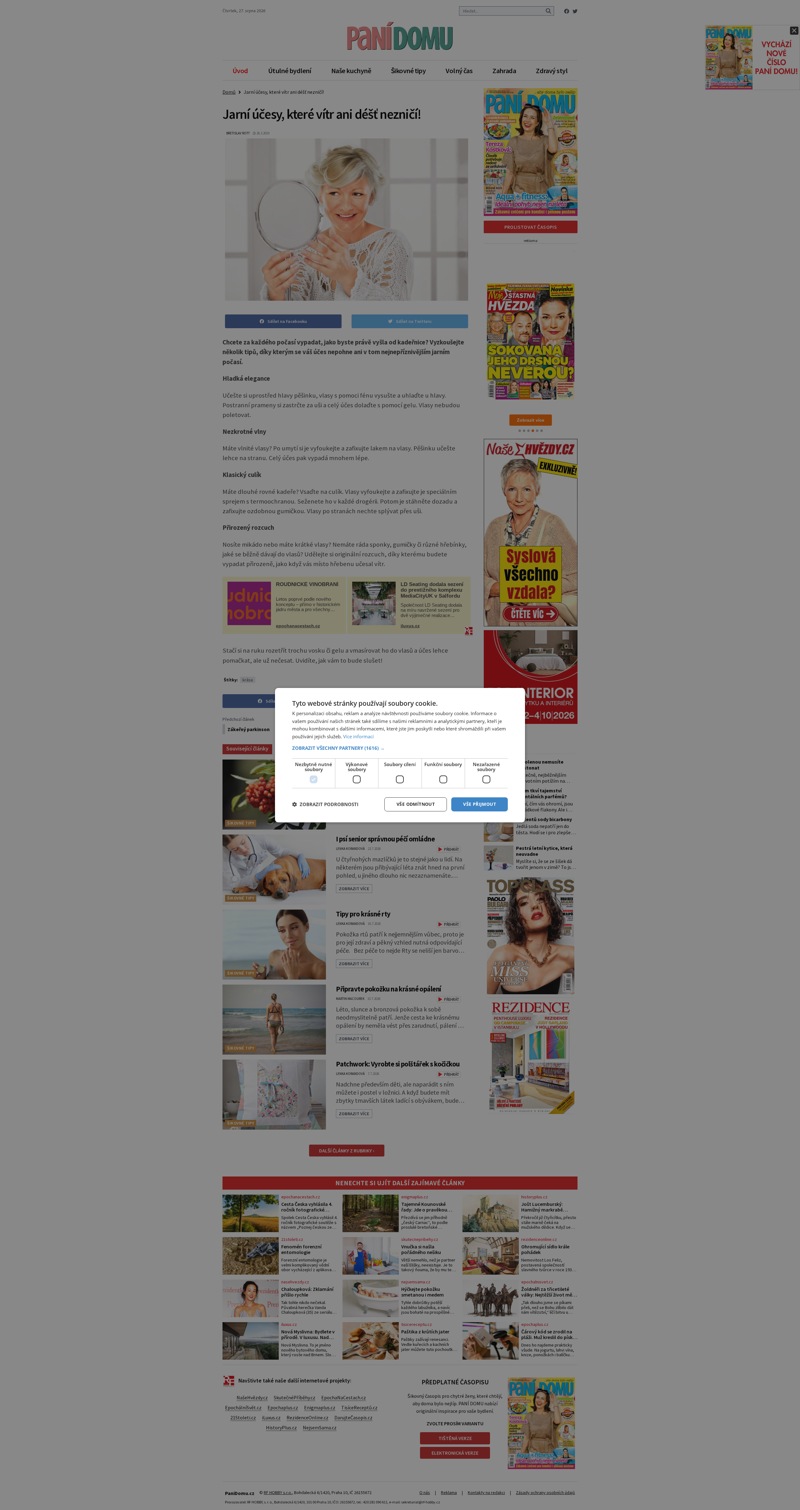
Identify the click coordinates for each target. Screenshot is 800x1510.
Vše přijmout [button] (479, 804)
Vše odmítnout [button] (416, 804)
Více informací (358, 736)
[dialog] (400, 755)
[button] (400, 748)
